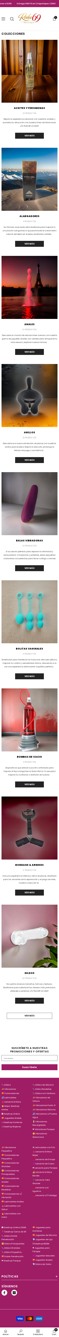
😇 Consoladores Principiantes (10, 1172)
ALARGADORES (29, 216)
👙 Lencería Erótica (11, 1101)
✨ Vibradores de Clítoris (41, 1099)
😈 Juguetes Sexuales (44, 1255)
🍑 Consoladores (10, 1093)
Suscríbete (29, 1067)
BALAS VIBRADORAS (29, 540)
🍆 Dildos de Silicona (43, 1084)
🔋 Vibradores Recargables (40, 1123)
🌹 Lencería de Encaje (44, 1159)
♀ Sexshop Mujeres (11, 1126)
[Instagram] (14, 1293)
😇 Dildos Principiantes (13, 1243)
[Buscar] (12, 19)
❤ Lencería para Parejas (45, 1167)
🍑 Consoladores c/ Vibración (12, 1195)
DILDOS (29, 973)
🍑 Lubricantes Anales (13, 1201)
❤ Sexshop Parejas (11, 1260)
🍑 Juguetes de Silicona (45, 1235)
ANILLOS (29, 432)
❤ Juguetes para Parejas (41, 1249)
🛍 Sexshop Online (11, 1113)
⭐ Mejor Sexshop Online (11, 1108)
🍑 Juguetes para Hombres (42, 1229)
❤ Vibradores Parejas (44, 1129)
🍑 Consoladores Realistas (10, 1188)
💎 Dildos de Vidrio (42, 1264)
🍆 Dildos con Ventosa (44, 1093)
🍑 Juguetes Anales (11, 1118)
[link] (20, 1332)
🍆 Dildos (6, 1084)
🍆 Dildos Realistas (42, 1089)
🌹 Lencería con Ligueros (41, 1189)
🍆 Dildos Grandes (11, 1247)
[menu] (3, 19)
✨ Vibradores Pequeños (9, 1149)
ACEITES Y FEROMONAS (29, 108)
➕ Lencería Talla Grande (41, 1181)
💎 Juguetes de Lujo (43, 1239)
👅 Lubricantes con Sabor (11, 1207)
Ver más (30, 135)
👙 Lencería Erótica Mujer (42, 1153)
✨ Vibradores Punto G (44, 1105)
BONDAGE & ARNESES (29, 865)
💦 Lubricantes (9, 1097)
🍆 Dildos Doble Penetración (9, 1237)
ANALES (29, 324)
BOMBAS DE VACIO (29, 757)
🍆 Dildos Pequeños (12, 1252)
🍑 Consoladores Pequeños (10, 1157)
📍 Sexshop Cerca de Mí (14, 1231)
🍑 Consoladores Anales (10, 1180)
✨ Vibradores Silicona (44, 1109)
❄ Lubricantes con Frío (44, 1147)
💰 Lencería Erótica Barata (42, 1174)
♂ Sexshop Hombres (12, 1122)
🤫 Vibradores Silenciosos (40, 1135)
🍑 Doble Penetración (13, 1256)
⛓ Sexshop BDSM (41, 1243)
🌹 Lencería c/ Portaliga (45, 1195)
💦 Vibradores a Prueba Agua (45, 1115)
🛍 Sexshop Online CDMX (14, 1227)
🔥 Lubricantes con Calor (11, 1215)
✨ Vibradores (9, 1089)
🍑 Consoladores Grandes (10, 1164)
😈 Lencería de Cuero (44, 1163)
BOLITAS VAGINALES (29, 648)
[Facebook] (4, 1293)
